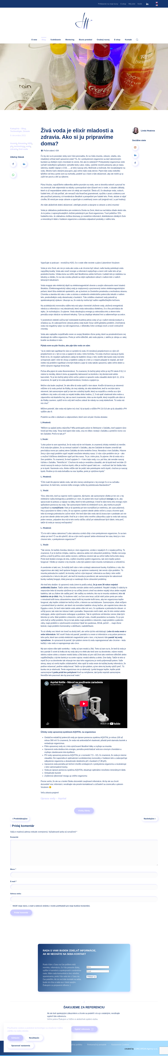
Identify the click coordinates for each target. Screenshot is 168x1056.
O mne (34, 40)
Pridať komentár (21, 912)
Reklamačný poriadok (96, 1045)
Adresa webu (15, 894)
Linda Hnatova (148, 131)
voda (28, 146)
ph (11, 146)
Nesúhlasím (34, 1038)
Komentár (14, 837)
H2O (30, 143)
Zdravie (26, 131)
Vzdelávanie (55, 40)
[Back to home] (84, 21)
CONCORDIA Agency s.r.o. (146, 1049)
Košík (140, 4)
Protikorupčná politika (72, 1045)
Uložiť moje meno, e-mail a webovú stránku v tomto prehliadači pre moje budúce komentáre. (51, 906)
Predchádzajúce (20, 819)
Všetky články (84, 811)
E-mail (13, 881)
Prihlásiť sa (91, 977)
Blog (44, 40)
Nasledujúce (149, 819)
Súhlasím (15, 1038)
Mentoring (69, 40)
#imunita (22, 143)
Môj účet (132, 4)
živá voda (23, 149)
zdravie (13, 149)
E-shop (123, 4)
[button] (137, 39)
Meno (13, 869)
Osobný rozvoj (103, 40)
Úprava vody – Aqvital (53, 798)
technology (19, 146)
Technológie (16, 131)
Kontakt (128, 40)
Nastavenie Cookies (120, 1045)
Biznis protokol (85, 40)
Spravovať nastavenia (20, 1046)
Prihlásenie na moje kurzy (108, 4)
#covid (13, 143)
